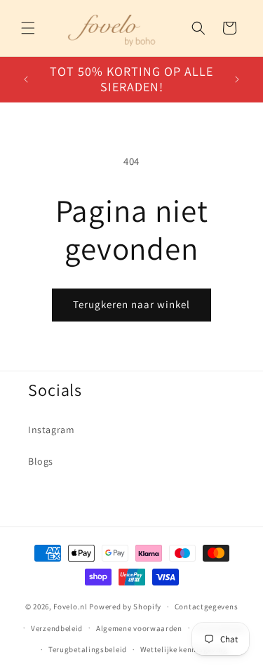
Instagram (51, 429)
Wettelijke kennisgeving (184, 649)
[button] (28, 28)
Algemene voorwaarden (139, 628)
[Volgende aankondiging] (237, 79)
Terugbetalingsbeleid (87, 649)
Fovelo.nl (70, 606)
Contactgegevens (206, 606)
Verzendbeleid (57, 628)
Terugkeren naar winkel (131, 304)
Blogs (40, 461)
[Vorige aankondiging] (26, 79)
